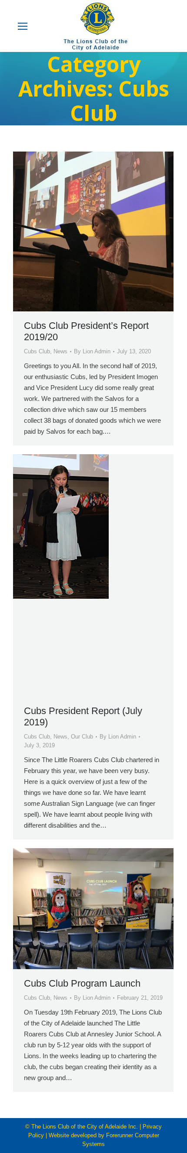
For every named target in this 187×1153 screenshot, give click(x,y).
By (92, 351)
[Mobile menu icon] (22, 26)
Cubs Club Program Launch (82, 983)
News (60, 351)
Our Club (82, 736)
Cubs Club (37, 351)
